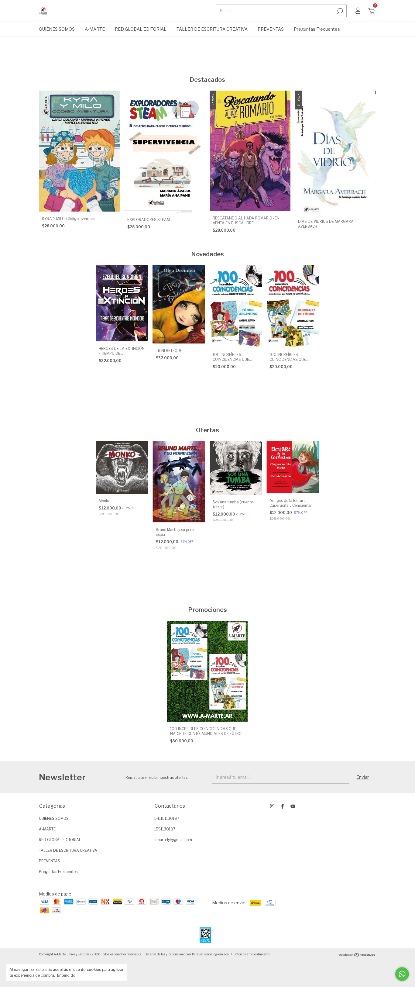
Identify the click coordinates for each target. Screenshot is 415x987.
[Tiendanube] (357, 955)
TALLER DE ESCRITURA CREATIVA (212, 29)
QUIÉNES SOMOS (57, 29)
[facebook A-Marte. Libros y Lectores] (282, 806)
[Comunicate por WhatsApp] (402, 974)
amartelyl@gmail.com (173, 839)
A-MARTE (95, 29)
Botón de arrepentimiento (252, 954)
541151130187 (166, 818)
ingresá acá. (220, 954)
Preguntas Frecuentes (317, 29)
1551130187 (164, 829)
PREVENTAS (271, 29)
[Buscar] (339, 11)
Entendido (66, 975)
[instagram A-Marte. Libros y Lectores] (272, 806)
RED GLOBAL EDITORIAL (140, 29)
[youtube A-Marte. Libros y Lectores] (292, 806)
